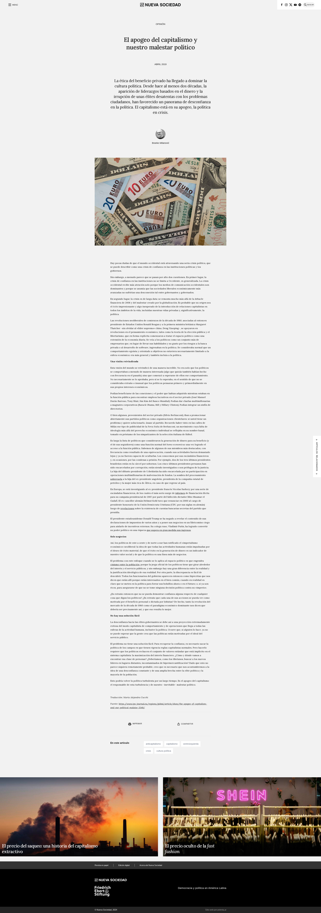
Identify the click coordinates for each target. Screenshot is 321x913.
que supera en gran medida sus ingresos (169, 530)
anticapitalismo (153, 744)
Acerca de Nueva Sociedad (151, 865)
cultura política (163, 751)
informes (180, 493)
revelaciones (127, 508)
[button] (12, 5)
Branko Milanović (160, 143)
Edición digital (124, 865)
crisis (148, 751)
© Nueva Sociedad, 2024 (106, 910)
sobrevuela (116, 479)
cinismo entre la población (124, 564)
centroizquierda (190, 744)
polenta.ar (221, 910)
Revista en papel (101, 865)
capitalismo (172, 744)
